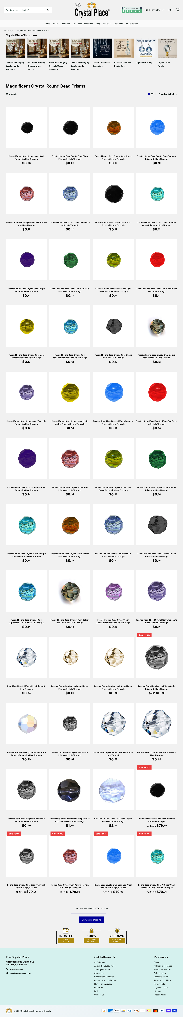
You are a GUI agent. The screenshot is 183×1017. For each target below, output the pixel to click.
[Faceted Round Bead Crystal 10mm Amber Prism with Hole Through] (69, 524)
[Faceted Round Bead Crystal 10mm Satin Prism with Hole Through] (26, 789)
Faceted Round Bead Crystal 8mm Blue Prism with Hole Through (69, 223)
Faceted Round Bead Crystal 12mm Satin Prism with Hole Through (156, 687)
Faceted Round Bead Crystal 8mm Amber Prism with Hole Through (113, 157)
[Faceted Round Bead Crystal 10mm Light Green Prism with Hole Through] (113, 458)
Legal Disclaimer (161, 987)
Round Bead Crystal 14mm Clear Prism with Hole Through (156, 753)
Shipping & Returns (162, 969)
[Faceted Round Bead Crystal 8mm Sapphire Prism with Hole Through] (156, 127)
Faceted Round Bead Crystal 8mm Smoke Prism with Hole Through (113, 356)
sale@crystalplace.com (20, 973)
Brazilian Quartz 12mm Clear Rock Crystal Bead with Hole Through (113, 820)
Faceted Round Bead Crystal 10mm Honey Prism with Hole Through (113, 687)
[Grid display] (149, 94)
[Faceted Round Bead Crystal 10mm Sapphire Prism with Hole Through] (113, 392)
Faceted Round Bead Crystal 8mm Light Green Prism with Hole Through (113, 290)
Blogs (156, 962)
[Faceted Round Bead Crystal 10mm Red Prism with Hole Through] (156, 392)
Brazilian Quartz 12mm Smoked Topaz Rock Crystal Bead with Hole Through (70, 820)
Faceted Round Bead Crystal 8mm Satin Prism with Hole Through (70, 753)
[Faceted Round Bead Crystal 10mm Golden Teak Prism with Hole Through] (69, 591)
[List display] (152, 94)
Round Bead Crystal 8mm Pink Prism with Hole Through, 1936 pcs (70, 886)
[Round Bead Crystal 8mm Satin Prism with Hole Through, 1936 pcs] (26, 856)
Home (47, 23)
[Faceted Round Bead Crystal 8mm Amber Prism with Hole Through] (113, 127)
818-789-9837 (16, 969)
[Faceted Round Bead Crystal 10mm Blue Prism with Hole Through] (113, 524)
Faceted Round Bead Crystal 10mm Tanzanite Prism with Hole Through (156, 621)
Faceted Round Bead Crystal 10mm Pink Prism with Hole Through (70, 488)
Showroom (118, 23)
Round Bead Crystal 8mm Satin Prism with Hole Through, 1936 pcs (26, 886)
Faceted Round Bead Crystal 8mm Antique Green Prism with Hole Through (156, 223)
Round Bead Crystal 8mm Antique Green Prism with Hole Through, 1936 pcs (156, 886)
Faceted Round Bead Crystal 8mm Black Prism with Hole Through (70, 157)
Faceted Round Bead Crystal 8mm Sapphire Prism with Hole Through (156, 157)
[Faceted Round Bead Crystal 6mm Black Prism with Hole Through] (26, 127)
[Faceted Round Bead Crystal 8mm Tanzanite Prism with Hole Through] (26, 392)
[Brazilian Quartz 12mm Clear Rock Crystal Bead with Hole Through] (113, 789)
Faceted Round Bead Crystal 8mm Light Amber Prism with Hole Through (26, 356)
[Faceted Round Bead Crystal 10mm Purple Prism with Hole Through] (26, 458)
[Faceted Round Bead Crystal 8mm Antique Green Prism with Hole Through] (156, 193)
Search (48, 10)
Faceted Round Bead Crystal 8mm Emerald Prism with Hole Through (70, 290)
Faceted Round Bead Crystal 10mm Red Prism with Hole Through (156, 422)
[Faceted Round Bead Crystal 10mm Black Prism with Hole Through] (113, 193)
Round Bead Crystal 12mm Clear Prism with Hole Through (113, 753)
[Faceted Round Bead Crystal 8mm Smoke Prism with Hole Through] (113, 326)
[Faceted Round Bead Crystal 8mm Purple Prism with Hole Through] (26, 259)
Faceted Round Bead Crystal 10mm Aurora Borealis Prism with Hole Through (26, 753)
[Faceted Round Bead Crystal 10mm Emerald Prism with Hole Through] (156, 458)
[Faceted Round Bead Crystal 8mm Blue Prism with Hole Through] (69, 193)
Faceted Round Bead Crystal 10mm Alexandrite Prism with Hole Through (113, 621)
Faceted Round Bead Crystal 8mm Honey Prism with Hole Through (69, 687)
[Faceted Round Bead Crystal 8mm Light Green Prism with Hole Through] (113, 259)
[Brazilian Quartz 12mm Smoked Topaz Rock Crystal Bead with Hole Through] (69, 789)
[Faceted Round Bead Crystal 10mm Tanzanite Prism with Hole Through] (156, 591)
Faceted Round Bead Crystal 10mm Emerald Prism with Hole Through (156, 488)
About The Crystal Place (104, 966)
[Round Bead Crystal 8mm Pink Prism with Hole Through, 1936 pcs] (69, 856)
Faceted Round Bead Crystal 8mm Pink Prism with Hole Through (26, 223)
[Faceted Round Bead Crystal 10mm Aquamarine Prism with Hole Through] (26, 591)
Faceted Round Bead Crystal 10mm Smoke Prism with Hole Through (156, 555)
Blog (98, 23)
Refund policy (160, 973)
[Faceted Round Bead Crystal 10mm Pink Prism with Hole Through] (69, 458)
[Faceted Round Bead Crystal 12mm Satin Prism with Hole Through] (156, 657)
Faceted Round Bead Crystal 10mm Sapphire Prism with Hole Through (113, 422)
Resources (161, 957)
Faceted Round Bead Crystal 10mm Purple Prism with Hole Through (26, 488)
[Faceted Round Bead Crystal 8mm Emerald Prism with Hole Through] (69, 259)
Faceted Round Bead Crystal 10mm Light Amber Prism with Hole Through (69, 422)
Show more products (91, 920)
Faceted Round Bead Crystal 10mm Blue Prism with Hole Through (113, 555)
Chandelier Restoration (83, 23)
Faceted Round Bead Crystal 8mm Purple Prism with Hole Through (26, 290)
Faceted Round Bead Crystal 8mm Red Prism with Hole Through (157, 290)
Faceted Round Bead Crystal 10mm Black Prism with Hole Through (113, 223)
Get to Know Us (104, 957)
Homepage (8, 30)
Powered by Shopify (42, 1011)
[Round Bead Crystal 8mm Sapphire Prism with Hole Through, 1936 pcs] (113, 856)
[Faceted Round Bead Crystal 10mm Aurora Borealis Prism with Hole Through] (26, 723)
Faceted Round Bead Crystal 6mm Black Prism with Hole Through (26, 157)
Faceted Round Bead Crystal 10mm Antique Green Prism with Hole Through (26, 555)
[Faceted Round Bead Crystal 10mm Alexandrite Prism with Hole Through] (113, 591)
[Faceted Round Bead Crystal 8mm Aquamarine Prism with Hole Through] (69, 326)
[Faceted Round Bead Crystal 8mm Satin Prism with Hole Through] (69, 723)
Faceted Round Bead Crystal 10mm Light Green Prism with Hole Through (113, 488)
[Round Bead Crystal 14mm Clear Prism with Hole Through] (156, 723)
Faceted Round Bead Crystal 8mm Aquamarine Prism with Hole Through (70, 356)
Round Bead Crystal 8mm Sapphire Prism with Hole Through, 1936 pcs (113, 886)
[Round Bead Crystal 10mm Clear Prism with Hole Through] (26, 657)
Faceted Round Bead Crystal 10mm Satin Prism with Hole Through (26, 820)
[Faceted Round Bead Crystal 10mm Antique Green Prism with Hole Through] (26, 524)
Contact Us (99, 995)
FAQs (96, 991)
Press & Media (160, 995)
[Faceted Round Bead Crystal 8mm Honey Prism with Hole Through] (69, 657)
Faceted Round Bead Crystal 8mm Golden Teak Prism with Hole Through (156, 356)
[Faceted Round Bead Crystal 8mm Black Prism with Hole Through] (69, 127)
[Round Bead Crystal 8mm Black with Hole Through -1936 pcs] (156, 789)
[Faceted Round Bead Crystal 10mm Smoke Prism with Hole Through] (156, 524)
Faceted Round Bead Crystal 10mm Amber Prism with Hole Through (70, 555)
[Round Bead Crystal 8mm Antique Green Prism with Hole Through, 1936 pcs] (156, 856)
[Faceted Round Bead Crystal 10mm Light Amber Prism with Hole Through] (69, 392)
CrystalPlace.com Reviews (105, 980)
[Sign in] (170, 10)
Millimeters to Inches (163, 966)
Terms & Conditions (162, 980)
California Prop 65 (162, 977)
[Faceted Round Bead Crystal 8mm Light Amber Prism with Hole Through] (26, 326)
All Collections (132, 23)
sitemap (157, 991)
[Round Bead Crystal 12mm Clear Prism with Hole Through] (113, 723)
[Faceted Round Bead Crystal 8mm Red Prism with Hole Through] (156, 259)
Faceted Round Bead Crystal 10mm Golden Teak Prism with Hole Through (70, 621)
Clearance (65, 23)
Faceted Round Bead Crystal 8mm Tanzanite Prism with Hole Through (26, 422)
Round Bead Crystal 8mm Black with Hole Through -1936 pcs (156, 820)
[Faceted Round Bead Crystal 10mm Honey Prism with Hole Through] (113, 657)
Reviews (106, 23)
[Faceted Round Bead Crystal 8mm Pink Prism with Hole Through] (26, 193)
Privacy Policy (160, 984)
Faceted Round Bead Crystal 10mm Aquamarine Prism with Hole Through (26, 621)
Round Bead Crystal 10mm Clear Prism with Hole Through (26, 687)
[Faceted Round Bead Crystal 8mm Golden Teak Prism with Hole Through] (156, 326)
